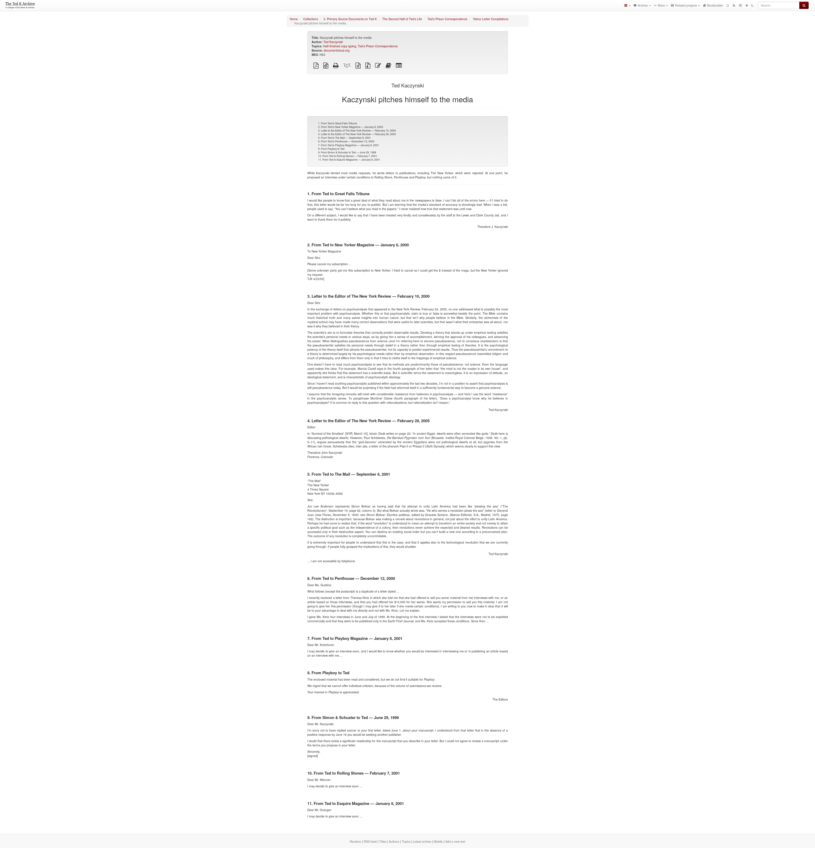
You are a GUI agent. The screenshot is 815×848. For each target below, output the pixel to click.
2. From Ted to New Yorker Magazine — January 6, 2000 (350, 127)
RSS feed (370, 841)
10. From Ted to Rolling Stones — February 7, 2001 (347, 156)
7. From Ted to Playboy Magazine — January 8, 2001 (348, 145)
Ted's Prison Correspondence (447, 19)
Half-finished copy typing (339, 46)
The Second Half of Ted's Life (402, 19)
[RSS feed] (734, 5)
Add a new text (455, 841)
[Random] (740, 5)
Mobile (438, 841)
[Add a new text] (746, 5)
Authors (394, 841)
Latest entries (422, 841)
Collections (310, 19)
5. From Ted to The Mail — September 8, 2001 (344, 137)
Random (355, 841)
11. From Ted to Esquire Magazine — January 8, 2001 (349, 159)
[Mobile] (727, 5)
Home (294, 19)
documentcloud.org (337, 50)
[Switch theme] (752, 5)
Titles (382, 841)
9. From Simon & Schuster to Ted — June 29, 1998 (347, 152)
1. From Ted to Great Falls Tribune (337, 123)
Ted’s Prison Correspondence (378, 46)
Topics (406, 841)
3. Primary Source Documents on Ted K (350, 19)
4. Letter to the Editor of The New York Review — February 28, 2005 (357, 134)
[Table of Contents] (627, 5)
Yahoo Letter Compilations (490, 19)
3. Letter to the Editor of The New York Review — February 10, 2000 (357, 130)
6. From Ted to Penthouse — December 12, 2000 (346, 141)
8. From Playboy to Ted (331, 148)
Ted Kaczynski (333, 42)
